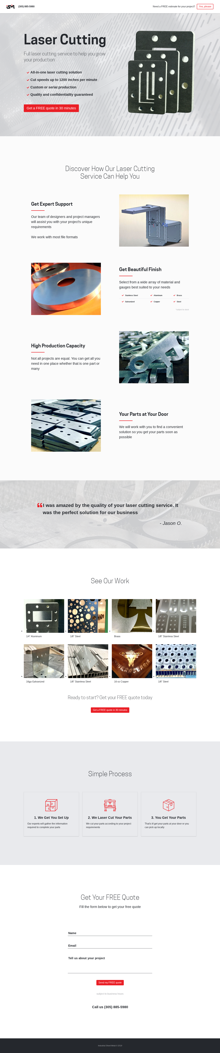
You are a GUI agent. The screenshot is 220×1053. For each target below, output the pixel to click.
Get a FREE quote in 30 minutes (51, 108)
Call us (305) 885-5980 (110, 1007)
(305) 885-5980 (26, 6)
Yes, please (205, 6)
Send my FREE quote (110, 982)
